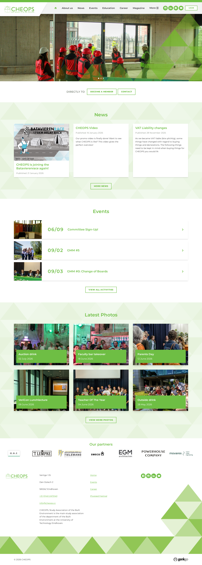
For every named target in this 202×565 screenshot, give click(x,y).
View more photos (101, 420)
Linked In (170, 8)
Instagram (165, 8)
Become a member (101, 91)
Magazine (139, 8)
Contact (126, 91)
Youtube (181, 8)
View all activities (101, 289)
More (153, 8)
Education (108, 8)
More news (101, 186)
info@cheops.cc (47, 503)
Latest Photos (101, 315)
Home (55, 8)
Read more (41, 150)
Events (93, 8)
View (101, 229)
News (81, 8)
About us (67, 8)
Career (124, 8)
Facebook (176, 8)
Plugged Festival (98, 496)
